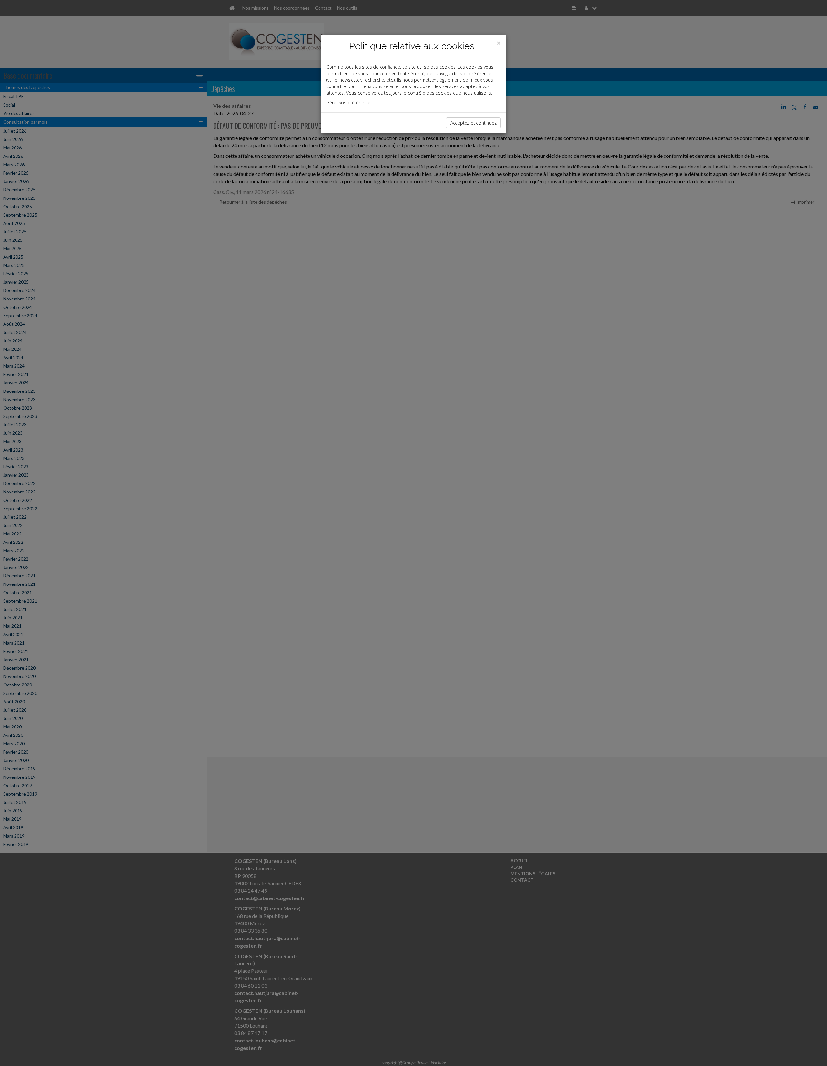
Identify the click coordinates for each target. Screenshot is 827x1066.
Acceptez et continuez (473, 123)
